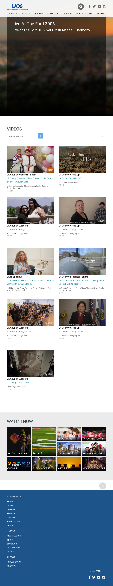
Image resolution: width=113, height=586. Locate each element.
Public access (84, 13)
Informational (13, 547)
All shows (12, 565)
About (100, 13)
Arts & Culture (14, 535)
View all (11, 551)
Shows (13, 13)
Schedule (52, 13)
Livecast (67, 13)
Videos (26, 13)
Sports (10, 539)
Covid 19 (38, 13)
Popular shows (14, 561)
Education (12, 543)
